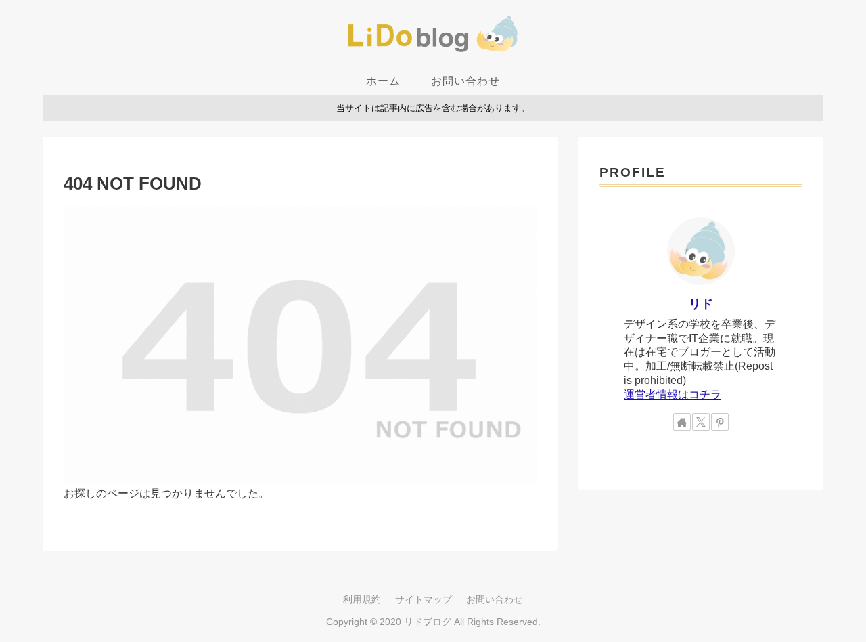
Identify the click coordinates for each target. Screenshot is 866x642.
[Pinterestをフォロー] (720, 422)
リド (701, 304)
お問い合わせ (494, 599)
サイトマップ (423, 599)
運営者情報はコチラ (672, 394)
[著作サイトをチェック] (682, 422)
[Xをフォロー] (701, 422)
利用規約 (362, 599)
